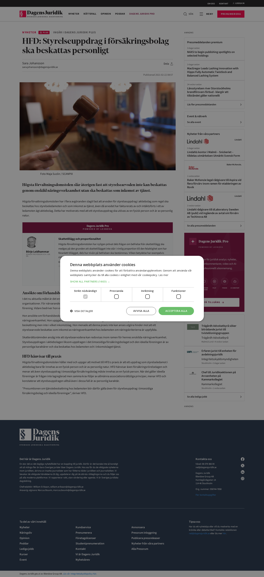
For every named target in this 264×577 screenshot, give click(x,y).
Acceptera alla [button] (176, 311)
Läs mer (163, 275)
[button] (132, 281)
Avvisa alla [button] (141, 311)
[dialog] (132, 288)
